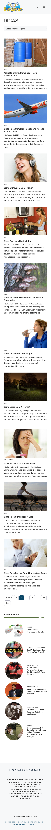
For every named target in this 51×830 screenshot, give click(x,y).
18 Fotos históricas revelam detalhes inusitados (35, 712)
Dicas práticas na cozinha (17, 241)
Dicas (6, 69)
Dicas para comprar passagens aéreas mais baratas (24, 130)
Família (12, 460)
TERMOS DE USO (18, 824)
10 (44, 598)
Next (7, 603)
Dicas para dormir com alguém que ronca (25, 573)
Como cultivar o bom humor (18, 188)
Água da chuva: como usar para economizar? (20, 74)
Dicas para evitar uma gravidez (20, 463)
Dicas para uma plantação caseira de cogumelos (23, 299)
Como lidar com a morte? (17, 407)
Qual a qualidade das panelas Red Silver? (36, 651)
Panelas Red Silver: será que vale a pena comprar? (36, 672)
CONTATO (32, 824)
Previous (8, 598)
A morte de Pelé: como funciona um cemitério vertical (37, 691)
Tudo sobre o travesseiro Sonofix (35, 631)
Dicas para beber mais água (18, 353)
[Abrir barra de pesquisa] (37, 7)
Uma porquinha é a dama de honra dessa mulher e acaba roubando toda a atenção (36, 732)
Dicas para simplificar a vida (18, 517)
